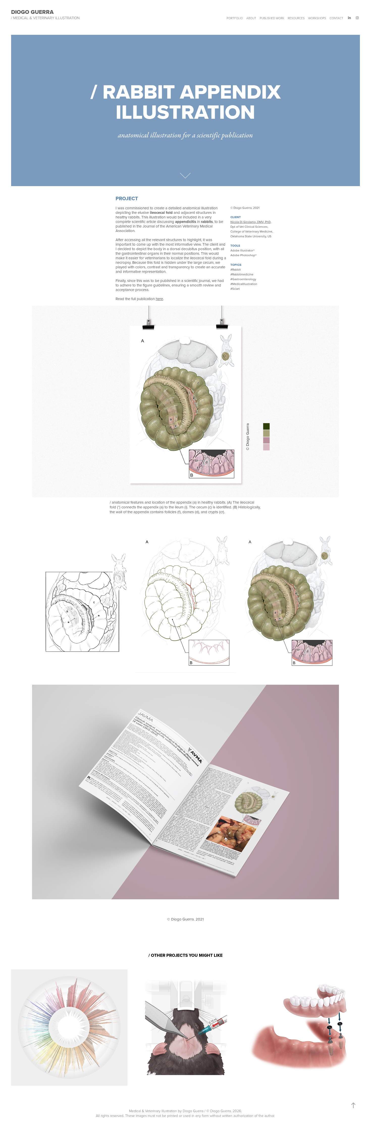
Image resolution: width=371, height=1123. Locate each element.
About (251, 18)
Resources (296, 18)
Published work (272, 18)
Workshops (317, 18)
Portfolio (235, 18)
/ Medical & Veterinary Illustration (45, 17)
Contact (336, 18)
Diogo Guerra (32, 12)
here (159, 298)
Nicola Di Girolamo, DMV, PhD (250, 222)
